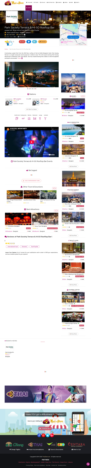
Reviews (43, 41)
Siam (64, 115)
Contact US (54, 465)
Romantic (28, 30)
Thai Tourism (55, 462)
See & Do (43, 2)
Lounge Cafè (80, 112)
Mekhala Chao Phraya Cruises (31, 200)
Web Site (20, 34)
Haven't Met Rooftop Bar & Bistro (74, 223)
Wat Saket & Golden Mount (15, 226)
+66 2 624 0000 (10, 34)
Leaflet (77, 44)
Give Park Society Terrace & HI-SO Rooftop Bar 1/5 (5, 41)
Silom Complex (69, 303)
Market (43, 228)
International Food (19, 30)
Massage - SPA (79, 256)
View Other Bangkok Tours (32, 180)
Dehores (29, 115)
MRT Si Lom (44, 99)
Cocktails (46, 115)
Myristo (28, 462)
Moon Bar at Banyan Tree (72, 204)
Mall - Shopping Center (51, 228)
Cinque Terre (63, 462)
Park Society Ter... (9, 352)
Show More (74, 166)
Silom (42, 103)
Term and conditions (39, 465)
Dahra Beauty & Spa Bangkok (73, 274)
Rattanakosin (10, 231)
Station (15, 102)
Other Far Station (32, 109)
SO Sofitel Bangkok (70, 136)
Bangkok (21, 103)
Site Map (48, 465)
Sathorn (16, 103)
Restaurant (35, 115)
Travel (36, 2)
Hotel (82, 138)
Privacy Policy (29, 465)
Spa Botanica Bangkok (71, 254)
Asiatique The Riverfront (42, 226)
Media (66, 2)
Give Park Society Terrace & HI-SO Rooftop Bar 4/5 (11, 41)
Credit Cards (17, 115)
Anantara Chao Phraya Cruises (15, 200)
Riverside (36, 231)
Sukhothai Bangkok (70, 156)
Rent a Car (77, 449)
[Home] (14, 2)
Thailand (29, 2)
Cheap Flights (15, 449)
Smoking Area (23, 115)
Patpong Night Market (71, 323)
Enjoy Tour (48, 462)
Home (6, 49)
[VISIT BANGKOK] (73, 176)
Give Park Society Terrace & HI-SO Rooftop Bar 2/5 (8, 243)
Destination (51, 2)
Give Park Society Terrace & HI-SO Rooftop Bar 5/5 (13, 41)
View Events (22, 36)
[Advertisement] (73, 59)
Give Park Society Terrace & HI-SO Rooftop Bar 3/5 (9, 41)
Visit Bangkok (73, 180)
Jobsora (70, 462)
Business (59, 2)
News (71, 2)
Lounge (40, 115)
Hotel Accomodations (36, 449)
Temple (28, 228)
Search (29, 7)
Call (23, 41)
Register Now (46, 428)
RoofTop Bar (35, 30)
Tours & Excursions (56, 449)
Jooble (43, 462)
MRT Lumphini (17, 99)
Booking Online (62, 465)
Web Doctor (21, 462)
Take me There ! (74, 37)
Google (84, 44)
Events (77, 2)
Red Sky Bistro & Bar (70, 110)
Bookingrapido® (35, 462)
